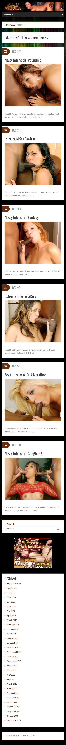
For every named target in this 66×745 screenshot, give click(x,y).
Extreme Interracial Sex (20, 296)
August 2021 (12, 588)
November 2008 (14, 711)
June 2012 (11, 670)
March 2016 (12, 620)
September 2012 (14, 661)
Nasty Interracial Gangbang (23, 454)
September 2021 (14, 584)
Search (10, 524)
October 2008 (12, 716)
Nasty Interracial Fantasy (22, 218)
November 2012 (14, 652)
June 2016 (11, 606)
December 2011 (13, 698)
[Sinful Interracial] (33, 7)
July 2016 (11, 602)
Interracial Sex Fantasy (20, 139)
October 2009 (12, 702)
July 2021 (11, 593)
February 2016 (13, 625)
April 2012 (11, 679)
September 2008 (14, 720)
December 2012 (14, 647)
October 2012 (12, 657)
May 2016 (11, 611)
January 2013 (13, 643)
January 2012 (13, 693)
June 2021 (11, 597)
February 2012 (13, 689)
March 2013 (12, 634)
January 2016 (13, 629)
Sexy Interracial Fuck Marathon (26, 375)
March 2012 (12, 684)
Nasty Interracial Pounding (23, 60)
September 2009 (14, 707)
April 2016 (11, 616)
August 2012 (12, 666)
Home (7, 25)
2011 (13, 25)
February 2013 (13, 638)
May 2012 (11, 675)
